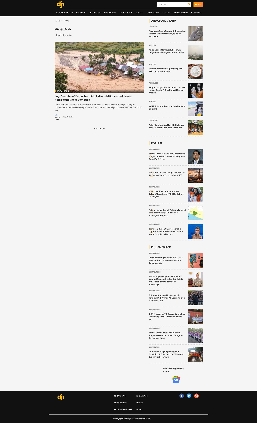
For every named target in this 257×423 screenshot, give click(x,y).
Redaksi (139, 403)
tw (189, 399)
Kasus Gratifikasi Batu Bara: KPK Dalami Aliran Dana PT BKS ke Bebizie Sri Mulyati (166, 194)
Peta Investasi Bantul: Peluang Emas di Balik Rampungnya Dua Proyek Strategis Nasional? (167, 213)
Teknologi (152, 12)
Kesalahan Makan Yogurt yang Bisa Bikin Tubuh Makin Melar (165, 70)
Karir (138, 409)
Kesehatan (153, 27)
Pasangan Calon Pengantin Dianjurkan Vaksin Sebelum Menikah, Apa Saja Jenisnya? (167, 34)
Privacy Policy (120, 403)
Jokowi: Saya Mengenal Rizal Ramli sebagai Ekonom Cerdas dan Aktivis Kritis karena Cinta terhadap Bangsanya (166, 280)
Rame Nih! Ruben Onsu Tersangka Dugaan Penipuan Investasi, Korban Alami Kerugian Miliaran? (166, 231)
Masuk (198, 4)
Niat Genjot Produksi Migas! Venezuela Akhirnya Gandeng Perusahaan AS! (167, 173)
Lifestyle (94, 12)
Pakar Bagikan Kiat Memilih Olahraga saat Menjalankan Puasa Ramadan (166, 126)
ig (196, 399)
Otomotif (110, 12)
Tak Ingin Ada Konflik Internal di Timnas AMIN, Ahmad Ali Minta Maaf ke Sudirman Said (167, 298)
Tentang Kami (120, 396)
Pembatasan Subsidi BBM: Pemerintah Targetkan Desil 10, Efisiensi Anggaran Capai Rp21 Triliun (167, 156)
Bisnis (79, 12)
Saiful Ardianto (68, 117)
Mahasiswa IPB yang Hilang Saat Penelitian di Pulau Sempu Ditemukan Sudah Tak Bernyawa (166, 354)
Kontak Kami (141, 396)
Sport (139, 12)
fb (181, 399)
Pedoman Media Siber (123, 409)
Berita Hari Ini (64, 12)
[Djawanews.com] (60, 4)
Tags (66, 20)
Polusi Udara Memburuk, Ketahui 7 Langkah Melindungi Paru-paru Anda (166, 51)
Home (57, 20)
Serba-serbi (181, 12)
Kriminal (196, 12)
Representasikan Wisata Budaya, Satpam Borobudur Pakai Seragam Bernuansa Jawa (165, 335)
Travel (166, 12)
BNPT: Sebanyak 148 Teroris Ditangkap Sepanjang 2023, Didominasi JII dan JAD (167, 317)
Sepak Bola (125, 12)
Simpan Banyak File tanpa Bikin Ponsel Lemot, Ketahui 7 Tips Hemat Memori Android (167, 90)
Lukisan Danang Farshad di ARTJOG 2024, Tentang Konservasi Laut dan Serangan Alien (165, 260)
